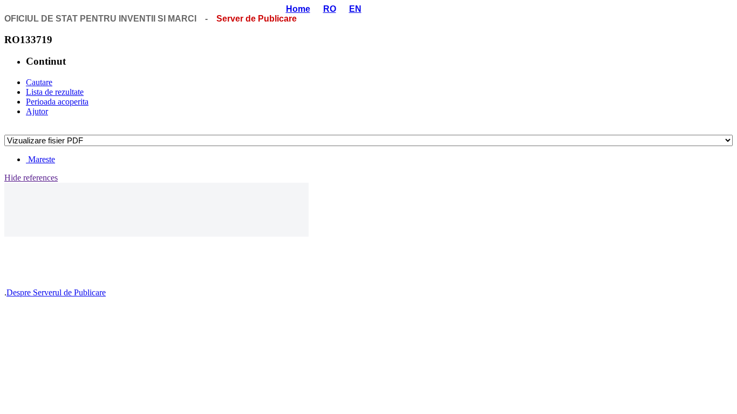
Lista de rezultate (55, 91)
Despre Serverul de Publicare (56, 292)
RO (329, 8)
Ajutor (37, 111)
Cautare (39, 82)
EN (355, 8)
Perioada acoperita (57, 101)
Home (298, 8)
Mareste (40, 159)
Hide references (31, 177)
